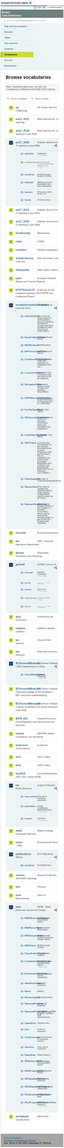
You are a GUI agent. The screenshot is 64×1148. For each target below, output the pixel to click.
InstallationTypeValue (31, 435)
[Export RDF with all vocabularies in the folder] (55, 146)
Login (39, 7)
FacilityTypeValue (31, 409)
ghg (18, 616)
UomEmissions (31, 1037)
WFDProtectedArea (31, 1071)
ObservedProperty (31, 1003)
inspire (20, 733)
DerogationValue (31, 384)
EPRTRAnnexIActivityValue (31, 398)
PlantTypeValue (31, 479)
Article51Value (31, 316)
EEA (17, 2)
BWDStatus (30, 945)
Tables (7, 37)
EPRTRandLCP (25, 290)
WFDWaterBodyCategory (31, 1086)
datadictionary (24, 258)
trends (28, 200)
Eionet (16, 20)
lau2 (18, 765)
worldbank (22, 1116)
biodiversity (23, 233)
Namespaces (10, 65)
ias (17, 640)
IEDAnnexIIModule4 (26, 703)
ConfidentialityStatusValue (31, 961)
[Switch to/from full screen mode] (44, 7)
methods (29, 182)
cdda (19, 241)
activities (29, 153)
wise (18, 906)
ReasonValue (31, 487)
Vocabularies (10, 54)
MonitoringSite (31, 997)
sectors (28, 818)
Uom (27, 1029)
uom (18, 895)
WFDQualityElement (31, 1079)
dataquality (22, 269)
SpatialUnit (30, 1023)
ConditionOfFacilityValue (31, 359)
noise (19, 842)
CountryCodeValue (31, 373)
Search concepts (42, 99)
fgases (20, 552)
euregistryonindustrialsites (26, 304)
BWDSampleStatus (31, 935)
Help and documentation (15, 26)
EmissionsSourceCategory (31, 973)
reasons (29, 192)
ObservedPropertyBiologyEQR (31, 1011)
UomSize (29, 1047)
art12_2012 (22, 119)
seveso (20, 875)
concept (29, 572)
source (28, 589)
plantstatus (30, 806)
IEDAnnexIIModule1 (26, 663)
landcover (22, 745)
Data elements (11, 43)
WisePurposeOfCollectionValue (31, 1102)
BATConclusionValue (31, 351)
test (18, 886)
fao (18, 541)
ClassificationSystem (31, 953)
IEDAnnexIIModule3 (26, 688)
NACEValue (30, 443)
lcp (17, 785)
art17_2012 (22, 209)
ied (17, 651)
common (21, 249)
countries (29, 174)
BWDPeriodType (31, 928)
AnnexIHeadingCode (31, 674)
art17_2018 (22, 221)
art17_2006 (22, 142)
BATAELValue (31, 345)
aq (17, 107)
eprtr (18, 278)
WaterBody (30, 1055)
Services (8, 60)
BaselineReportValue (31, 337)
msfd (19, 830)
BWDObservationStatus (31, 918)
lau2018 (20, 773)
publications (23, 854)
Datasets (8, 32)
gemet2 (20, 564)
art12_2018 (22, 130)
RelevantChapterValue (31, 504)
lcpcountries (31, 796)
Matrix (28, 991)
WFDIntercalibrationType (31, 1061)
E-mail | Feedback (12, 1138)
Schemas (8, 49)
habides (21, 628)
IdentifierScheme (31, 983)
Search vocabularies (19, 99)
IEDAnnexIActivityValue (31, 417)
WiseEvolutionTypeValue (31, 1094)
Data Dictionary (28, 20)
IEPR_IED (22, 718)
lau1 (18, 756)
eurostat (21, 532)
